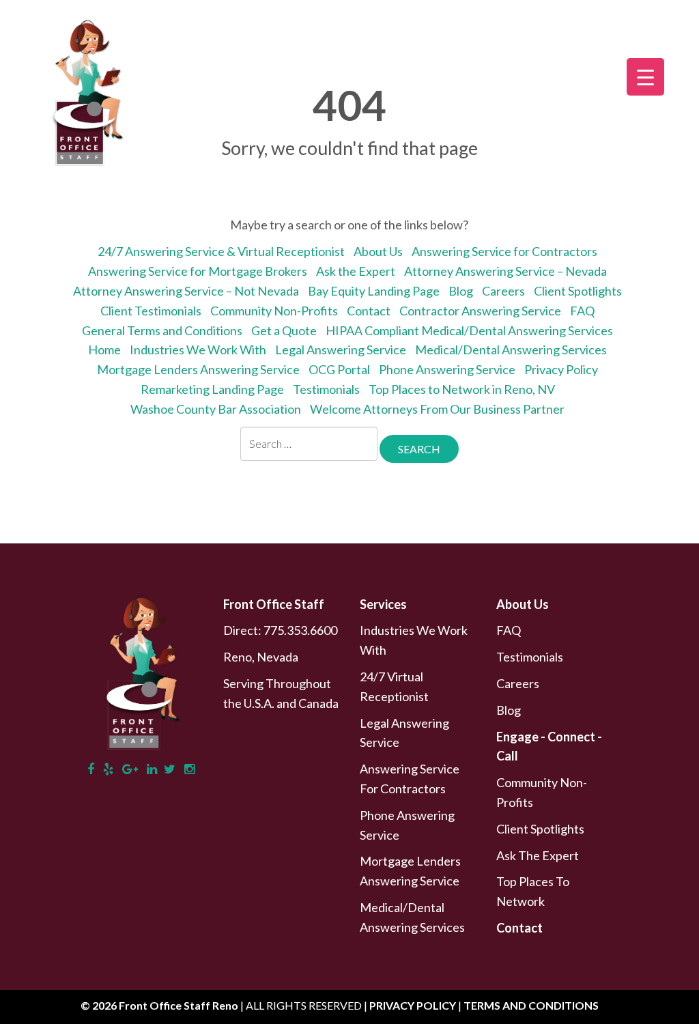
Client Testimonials (150, 310)
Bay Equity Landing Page (374, 290)
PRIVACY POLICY (413, 1005)
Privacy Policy (561, 369)
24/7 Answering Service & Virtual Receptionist (221, 251)
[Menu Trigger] (645, 77)
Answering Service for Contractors (504, 251)
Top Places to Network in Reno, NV (462, 389)
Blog (460, 290)
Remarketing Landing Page (212, 389)
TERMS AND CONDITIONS (531, 1005)
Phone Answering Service (447, 369)
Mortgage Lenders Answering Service (198, 369)
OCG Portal (339, 369)
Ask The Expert (537, 855)
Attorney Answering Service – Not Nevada (186, 290)
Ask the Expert (355, 271)
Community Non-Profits (274, 310)
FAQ (582, 310)
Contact (368, 310)
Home (104, 349)
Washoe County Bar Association (215, 408)
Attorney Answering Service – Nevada (505, 271)
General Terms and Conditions (162, 330)
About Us (378, 251)
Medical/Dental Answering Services (511, 349)
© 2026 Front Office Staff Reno (159, 1005)
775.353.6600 (300, 630)
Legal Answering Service (340, 349)
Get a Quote (284, 330)
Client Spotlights (578, 290)
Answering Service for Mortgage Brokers (197, 271)
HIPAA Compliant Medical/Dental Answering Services (469, 330)
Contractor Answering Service (480, 310)
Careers (503, 290)
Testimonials (326, 389)
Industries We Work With (198, 349)
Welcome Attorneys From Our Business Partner (437, 408)
